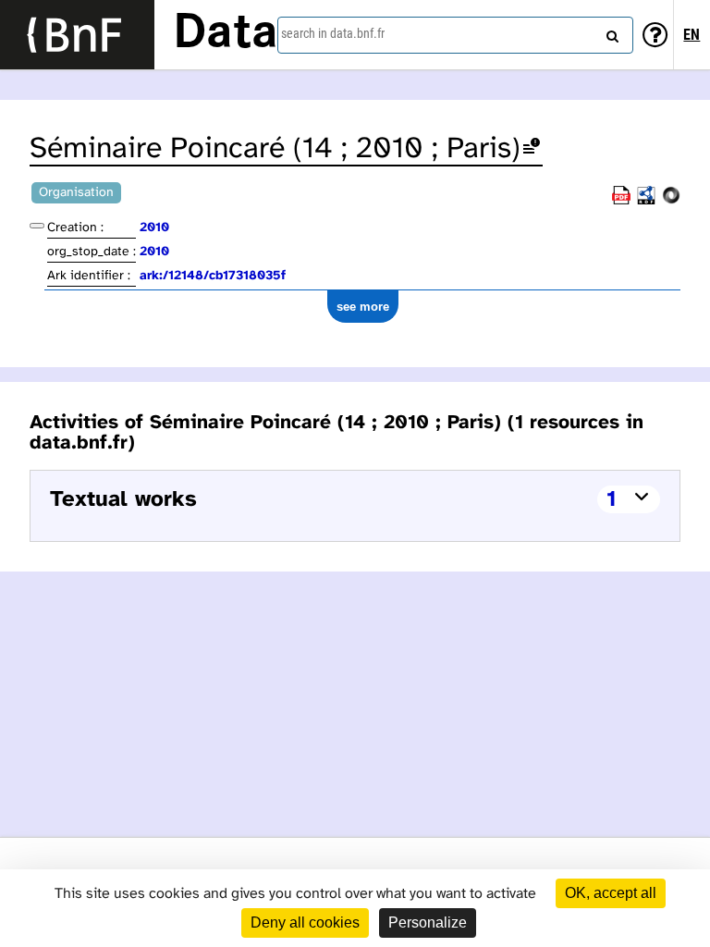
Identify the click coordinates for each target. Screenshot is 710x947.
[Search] (610, 32)
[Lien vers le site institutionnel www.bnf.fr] (77, 34)
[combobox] (455, 35)
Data (225, 34)
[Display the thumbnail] (37, 225)
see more (363, 307)
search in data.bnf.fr (333, 33)
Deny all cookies (305, 922)
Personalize (427, 922)
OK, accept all (610, 893)
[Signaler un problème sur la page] (531, 149)
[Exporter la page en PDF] (621, 201)
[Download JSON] (671, 201)
